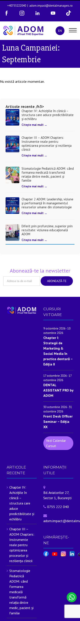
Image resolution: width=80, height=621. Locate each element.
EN (60, 31)
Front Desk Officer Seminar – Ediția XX (58, 421)
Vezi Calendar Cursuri (56, 443)
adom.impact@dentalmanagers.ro (51, 6)
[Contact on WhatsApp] (72, 597)
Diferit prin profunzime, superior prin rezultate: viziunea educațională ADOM (47, 230)
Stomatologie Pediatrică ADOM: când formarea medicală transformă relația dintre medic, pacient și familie (48, 174)
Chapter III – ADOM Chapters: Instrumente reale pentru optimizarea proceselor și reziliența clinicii (47, 143)
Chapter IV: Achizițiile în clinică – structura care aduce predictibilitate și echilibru (48, 115)
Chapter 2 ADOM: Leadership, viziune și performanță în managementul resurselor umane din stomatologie (47, 203)
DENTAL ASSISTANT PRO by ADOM (58, 390)
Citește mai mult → (34, 125)
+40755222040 (16, 6)
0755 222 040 (58, 506)
